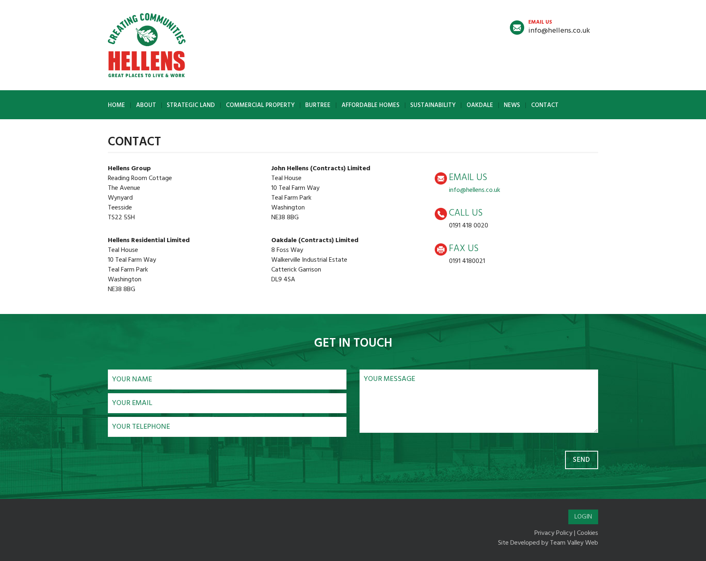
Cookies (587, 533)
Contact (545, 105)
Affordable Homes (371, 105)
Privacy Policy (553, 533)
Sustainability (433, 105)
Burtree (318, 105)
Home (116, 105)
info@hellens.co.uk (559, 27)
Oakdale (480, 105)
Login (583, 517)
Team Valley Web (574, 543)
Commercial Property (260, 105)
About (146, 105)
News (512, 105)
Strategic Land (191, 105)
